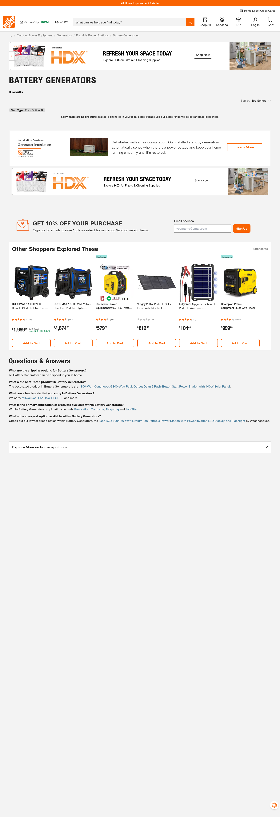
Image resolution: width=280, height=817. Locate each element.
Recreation (81, 409)
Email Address (184, 221)
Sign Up (241, 228)
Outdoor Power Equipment (35, 35)
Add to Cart (31, 343)
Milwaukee (29, 398)
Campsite (97, 409)
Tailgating (112, 409)
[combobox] (129, 22)
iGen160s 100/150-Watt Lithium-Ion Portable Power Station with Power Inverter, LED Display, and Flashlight (172, 420)
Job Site (131, 409)
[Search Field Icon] (190, 22)
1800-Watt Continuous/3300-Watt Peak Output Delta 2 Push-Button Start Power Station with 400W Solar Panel (154, 386)
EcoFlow (44, 398)
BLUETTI (57, 398)
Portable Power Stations (92, 35)
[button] (256, 100)
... (11, 35)
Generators (64, 35)
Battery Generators (126, 35)
